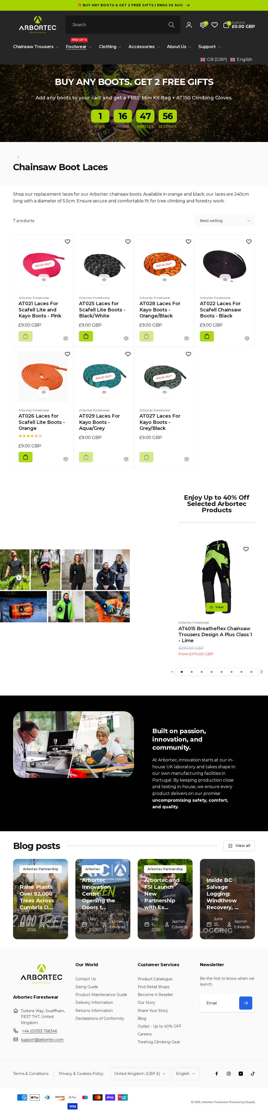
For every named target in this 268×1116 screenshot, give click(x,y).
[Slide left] (172, 671)
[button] (239, 25)
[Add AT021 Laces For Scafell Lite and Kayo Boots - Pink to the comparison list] (65, 338)
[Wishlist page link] (214, 25)
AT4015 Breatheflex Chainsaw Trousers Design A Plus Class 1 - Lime (215, 635)
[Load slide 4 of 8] (212, 672)
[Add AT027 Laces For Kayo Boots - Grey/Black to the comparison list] (186, 459)
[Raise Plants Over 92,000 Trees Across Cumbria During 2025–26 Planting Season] (40, 899)
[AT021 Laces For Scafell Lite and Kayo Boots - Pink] (43, 280)
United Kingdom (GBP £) (137, 1073)
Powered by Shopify (242, 1102)
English (182, 1073)
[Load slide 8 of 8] (251, 672)
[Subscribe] (245, 1003)
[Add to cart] (25, 336)
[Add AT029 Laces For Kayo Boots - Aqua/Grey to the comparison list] (126, 459)
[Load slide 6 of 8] (232, 672)
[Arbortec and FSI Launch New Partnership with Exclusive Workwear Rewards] (165, 899)
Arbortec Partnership (40, 869)
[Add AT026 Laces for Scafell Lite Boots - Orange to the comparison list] (65, 459)
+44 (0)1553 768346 (39, 1031)
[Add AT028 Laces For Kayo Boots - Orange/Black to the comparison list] (186, 338)
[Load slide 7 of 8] (241, 672)
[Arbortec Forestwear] (40, 983)
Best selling (211, 220)
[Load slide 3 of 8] (202, 672)
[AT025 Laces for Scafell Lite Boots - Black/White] (104, 280)
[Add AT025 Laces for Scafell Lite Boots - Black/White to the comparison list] (126, 338)
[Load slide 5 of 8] (222, 672)
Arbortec (92, 869)
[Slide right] (261, 671)
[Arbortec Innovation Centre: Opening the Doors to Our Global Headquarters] (102, 899)
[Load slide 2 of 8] (192, 672)
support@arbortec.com (42, 1039)
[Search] (171, 25)
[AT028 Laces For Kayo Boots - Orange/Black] (164, 280)
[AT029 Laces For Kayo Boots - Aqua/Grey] (104, 392)
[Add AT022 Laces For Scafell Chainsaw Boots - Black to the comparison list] (247, 338)
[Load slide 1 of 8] (182, 672)
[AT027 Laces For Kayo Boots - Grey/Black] (164, 392)
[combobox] (123, 25)
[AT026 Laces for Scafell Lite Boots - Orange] (43, 392)
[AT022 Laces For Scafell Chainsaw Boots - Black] (225, 280)
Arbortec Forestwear (215, 1102)
